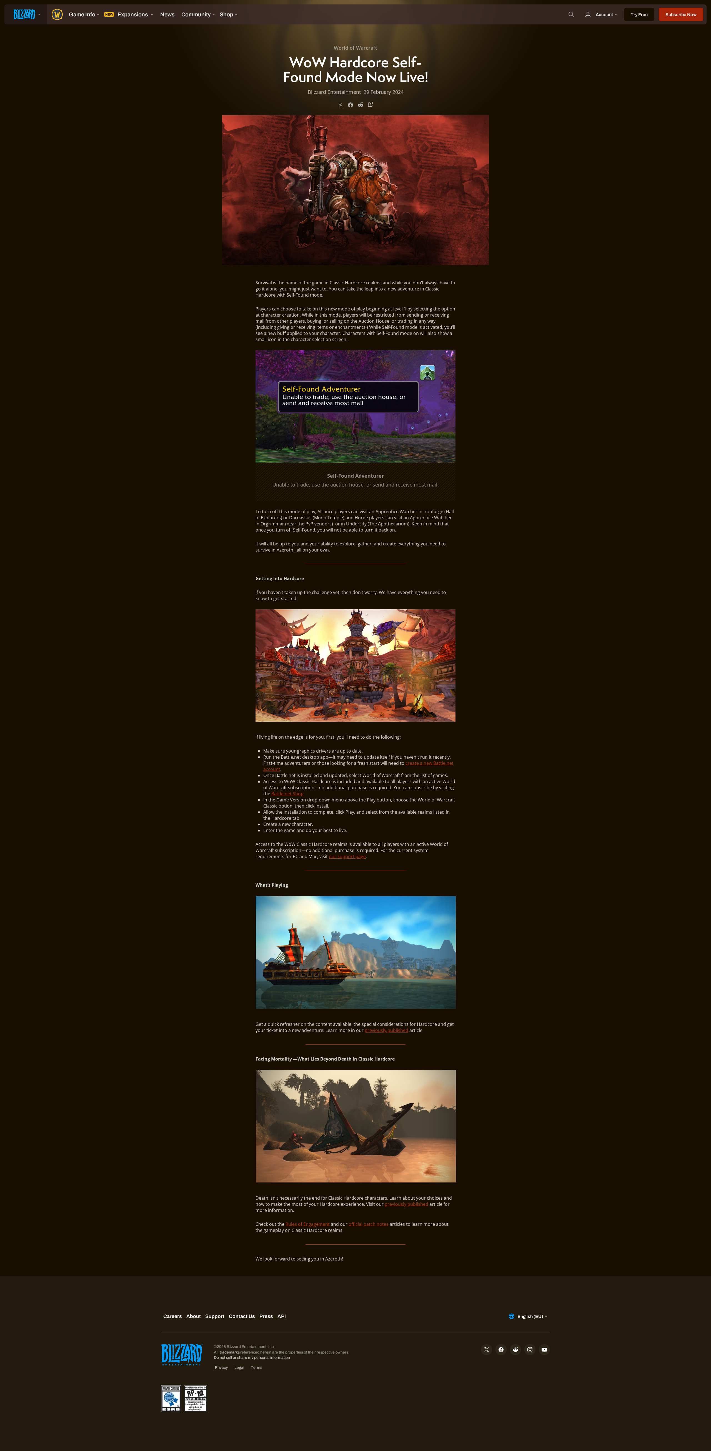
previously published (386, 1030)
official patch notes (369, 1224)
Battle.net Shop (287, 794)
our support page (347, 856)
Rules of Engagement (308, 1224)
